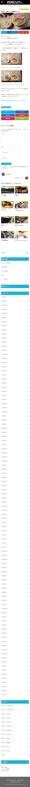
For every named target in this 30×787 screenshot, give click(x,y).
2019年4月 (4, 633)
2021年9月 (4, 514)
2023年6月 (4, 428)
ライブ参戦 (4, 279)
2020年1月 (4, 596)
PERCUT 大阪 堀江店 (7, 107)
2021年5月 (4, 530)
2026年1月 (4, 301)
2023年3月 (4, 440)
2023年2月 (4, 444)
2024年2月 (4, 395)
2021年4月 (4, 534)
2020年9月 (4, 563)
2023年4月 (4, 436)
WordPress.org (5, 770)
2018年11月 (4, 653)
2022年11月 (4, 457)
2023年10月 (4, 411)
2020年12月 (4, 551)
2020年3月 (4, 588)
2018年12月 (4, 649)
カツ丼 (3, 271)
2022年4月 (4, 485)
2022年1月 (4, 498)
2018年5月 (4, 678)
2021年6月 (4, 526)
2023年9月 (4, 416)
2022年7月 (4, 473)
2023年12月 (4, 403)
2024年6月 (4, 379)
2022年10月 (4, 461)
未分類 (3, 754)
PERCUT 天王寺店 (6, 734)
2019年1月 (4, 645)
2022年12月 (4, 452)
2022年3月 (4, 489)
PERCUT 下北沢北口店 (7, 705)
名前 (2, 147)
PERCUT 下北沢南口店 (7, 709)
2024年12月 (4, 354)
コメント (3, 133)
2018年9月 (4, 662)
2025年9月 (4, 317)
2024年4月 (4, 387)
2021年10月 (4, 510)
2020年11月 (4, 555)
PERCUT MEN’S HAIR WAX (15, 781)
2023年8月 (4, 420)
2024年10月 (4, 362)
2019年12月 (4, 600)
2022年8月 (4, 469)
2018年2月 (4, 690)
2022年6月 (4, 477)
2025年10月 (4, 313)
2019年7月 (4, 620)
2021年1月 (4, 547)
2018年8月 (4, 666)
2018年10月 (4, 657)
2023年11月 (4, 407)
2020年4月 (4, 584)
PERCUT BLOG (14, 784)
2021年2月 (4, 543)
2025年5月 (4, 334)
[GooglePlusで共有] (20, 32)
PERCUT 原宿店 (5, 718)
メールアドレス (5, 152)
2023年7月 (4, 424)
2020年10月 (4, 559)
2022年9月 (4, 465)
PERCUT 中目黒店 (6, 713)
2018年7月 (4, 670)
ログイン (3, 765)
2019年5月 (4, 629)
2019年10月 (4, 608)
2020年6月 (4, 575)
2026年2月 (4, 297)
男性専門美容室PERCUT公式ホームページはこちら (14, 100)
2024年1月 (4, 399)
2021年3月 (4, 539)
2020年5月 (4, 580)
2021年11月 (4, 506)
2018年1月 (4, 694)
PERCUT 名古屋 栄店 (6, 726)
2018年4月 (4, 682)
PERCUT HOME (20, 780)
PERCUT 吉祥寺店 (6, 722)
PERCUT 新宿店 (5, 738)
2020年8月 (4, 567)
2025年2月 (4, 346)
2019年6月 (4, 625)
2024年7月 (4, 375)
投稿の (4, 767)
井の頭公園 (4, 266)
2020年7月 (4, 571)
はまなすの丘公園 (5, 262)
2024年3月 (4, 391)
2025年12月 (4, 305)
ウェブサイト (4, 158)
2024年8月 (4, 370)
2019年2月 (4, 641)
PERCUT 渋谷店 (5, 750)
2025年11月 (4, 309)
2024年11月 (4, 358)
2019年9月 (4, 612)
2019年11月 (4, 604)
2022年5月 (4, 481)
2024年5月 (4, 383)
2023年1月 (4, 448)
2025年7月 (4, 325)
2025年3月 (4, 342)
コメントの (5, 769)
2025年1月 (4, 350)
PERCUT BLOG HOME (11, 780)
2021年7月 (4, 522)
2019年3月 (4, 637)
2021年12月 (4, 502)
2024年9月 (4, 366)
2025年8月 (4, 321)
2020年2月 (4, 592)
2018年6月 (4, 674)
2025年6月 (4, 329)
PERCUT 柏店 (5, 746)
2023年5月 (4, 432)
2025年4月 (4, 338)
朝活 (2, 275)
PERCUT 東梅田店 (6, 742)
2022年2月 (4, 493)
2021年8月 (4, 518)
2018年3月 (4, 686)
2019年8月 (4, 616)
